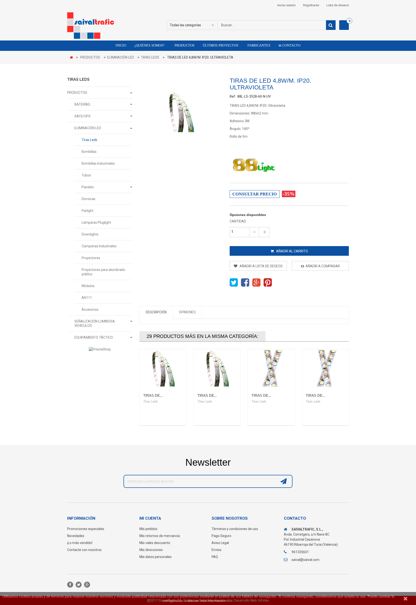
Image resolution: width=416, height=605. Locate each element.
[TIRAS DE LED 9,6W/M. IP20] (271, 368)
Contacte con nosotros (84, 550)
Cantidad (238, 221)
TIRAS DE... (153, 395)
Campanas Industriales (99, 246)
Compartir (245, 282)
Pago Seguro (221, 536)
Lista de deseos (337, 5)
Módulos (88, 286)
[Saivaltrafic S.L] (111, 25)
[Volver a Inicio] (72, 58)
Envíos (216, 550)
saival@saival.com (305, 560)
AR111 (87, 298)
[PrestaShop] (99, 349)
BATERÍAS (82, 104)
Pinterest (268, 282)
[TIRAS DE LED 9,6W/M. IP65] (325, 368)
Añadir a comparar (323, 266)
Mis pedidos (148, 529)
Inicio (121, 45)
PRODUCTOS (77, 92)
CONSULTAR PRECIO (254, 194)
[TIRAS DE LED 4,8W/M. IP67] (217, 368)
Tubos (86, 175)
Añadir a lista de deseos (261, 266)
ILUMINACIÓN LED (87, 128)
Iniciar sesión (286, 5)
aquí (229, 601)
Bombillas (89, 152)
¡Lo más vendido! (79, 543)
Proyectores (91, 258)
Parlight (87, 211)
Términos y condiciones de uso (235, 529)
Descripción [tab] (156, 312)
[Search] (331, 25)
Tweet (234, 282)
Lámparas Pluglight (96, 222)
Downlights (90, 234)
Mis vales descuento (154, 543)
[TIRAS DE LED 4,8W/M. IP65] (163, 368)
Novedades (75, 536)
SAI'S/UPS (82, 116)
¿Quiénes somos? (149, 45)
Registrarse (311, 5)
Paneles (88, 187)
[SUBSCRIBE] (283, 482)
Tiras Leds (89, 140)
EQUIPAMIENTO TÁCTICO (93, 337)
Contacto (290, 45)
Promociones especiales (85, 529)
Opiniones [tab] (187, 312)
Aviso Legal (220, 543)
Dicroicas (88, 199)
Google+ (256, 282)
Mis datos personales (155, 557)
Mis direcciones (151, 550)
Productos (184, 45)
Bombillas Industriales (98, 163)
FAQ (215, 557)
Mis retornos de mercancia (159, 536)
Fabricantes (258, 45)
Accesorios (90, 309)
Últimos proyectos (220, 45)
